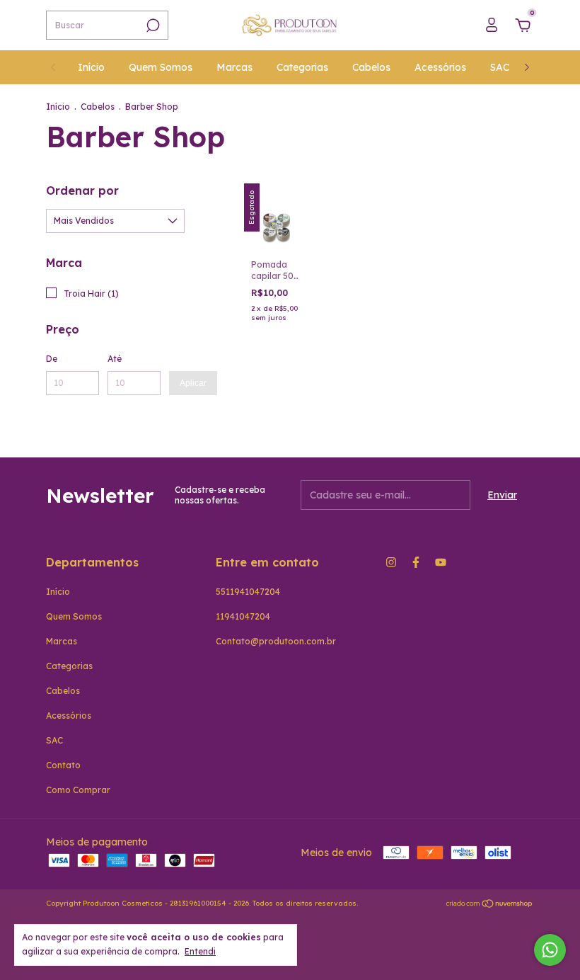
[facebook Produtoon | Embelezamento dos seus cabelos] (416, 562)
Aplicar (193, 383)
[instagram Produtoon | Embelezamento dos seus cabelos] (391, 562)
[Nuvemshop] (490, 905)
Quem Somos (160, 67)
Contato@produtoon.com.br (276, 641)
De (51, 358)
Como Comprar (78, 790)
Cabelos (371, 67)
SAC (499, 67)
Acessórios (440, 67)
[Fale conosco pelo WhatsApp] (550, 950)
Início (91, 67)
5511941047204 (248, 591)
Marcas (234, 67)
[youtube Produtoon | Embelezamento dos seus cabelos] (440, 562)
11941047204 (243, 616)
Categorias (302, 67)
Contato (63, 765)
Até (115, 358)
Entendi (200, 951)
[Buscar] (152, 25)
